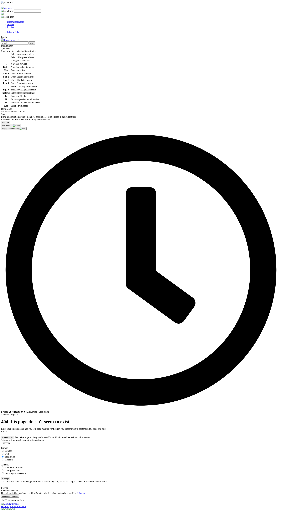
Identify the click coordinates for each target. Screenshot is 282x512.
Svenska (5, 414)
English (14, 414)
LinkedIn (21, 506)
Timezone (5, 443)
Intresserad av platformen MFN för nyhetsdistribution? (26, 119)
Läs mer (81, 493)
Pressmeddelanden (15, 22)
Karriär (13, 506)
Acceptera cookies (10, 496)
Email (4, 431)
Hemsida (5, 506)
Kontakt (11, 27)
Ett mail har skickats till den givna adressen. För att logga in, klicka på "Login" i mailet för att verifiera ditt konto (55, 481)
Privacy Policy (14, 32)
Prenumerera (7, 437)
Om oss (10, 24)
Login (32, 43)
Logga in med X (11, 40)
